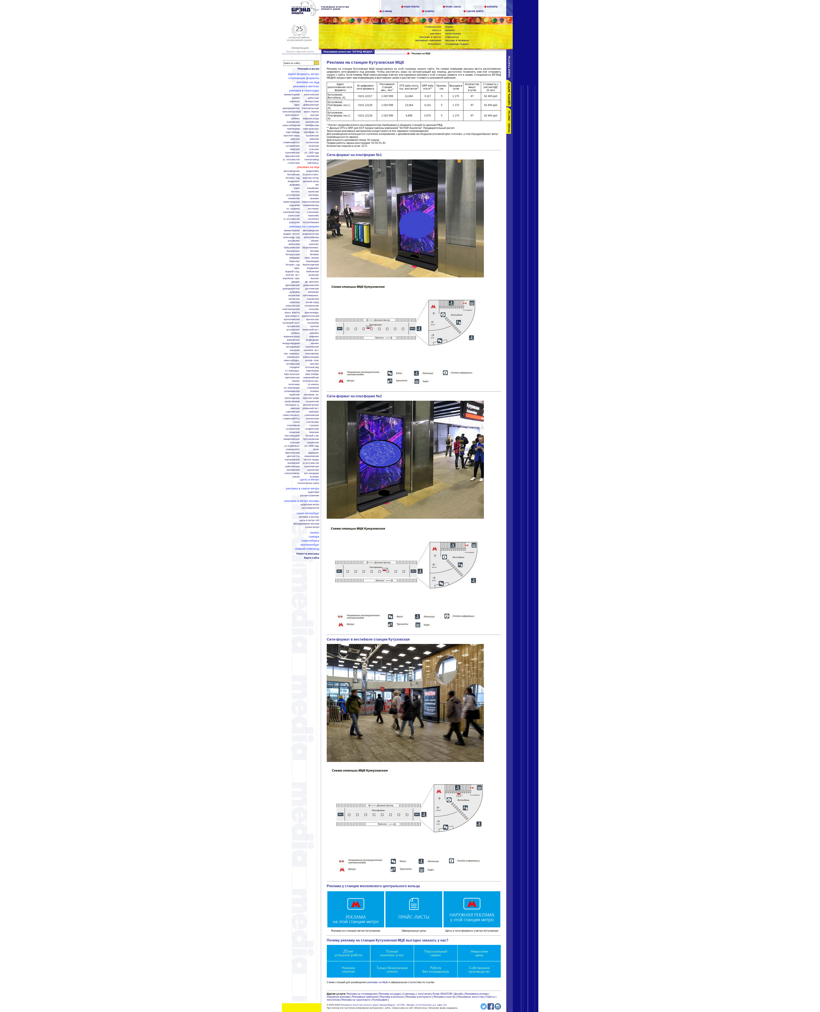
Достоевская (312, 288)
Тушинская (313, 442)
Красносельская (310, 316)
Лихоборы (313, 195)
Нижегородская (291, 202)
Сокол (296, 422)
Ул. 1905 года (312, 153)
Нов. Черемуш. (292, 353)
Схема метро (312, 527)
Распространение (309, 495)
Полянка (314, 391)
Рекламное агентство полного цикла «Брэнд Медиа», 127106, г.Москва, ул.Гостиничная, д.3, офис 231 (393, 1005)
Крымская (313, 191)
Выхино (315, 278)
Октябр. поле (312, 360)
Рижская (295, 139)
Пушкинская (312, 135)
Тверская (295, 149)
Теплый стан (312, 436)
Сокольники (312, 422)
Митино (315, 343)
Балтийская (293, 174)
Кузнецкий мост (291, 323)
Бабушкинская (292, 247)
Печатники (294, 384)
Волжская (314, 275)
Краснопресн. (292, 115)
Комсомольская (310, 108)
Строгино (314, 425)
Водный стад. (292, 271)
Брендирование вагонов (306, 524)
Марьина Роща (311, 118)
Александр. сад (291, 237)
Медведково (312, 340)
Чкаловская (312, 156)
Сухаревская (293, 146)
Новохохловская (310, 202)
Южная (296, 477)
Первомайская (311, 377)
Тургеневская (292, 153)
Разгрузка (294, 222)
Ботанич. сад (293, 178)
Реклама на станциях (304, 226)
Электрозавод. (292, 473)
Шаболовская (292, 466)
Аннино (296, 98)
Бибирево (294, 258)
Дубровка (295, 185)
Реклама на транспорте (355, 999)
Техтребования (311, 222)
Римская (314, 139)
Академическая (310, 234)
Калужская (294, 295)
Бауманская (293, 251)
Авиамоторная (292, 94)
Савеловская (293, 412)
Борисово (294, 261)
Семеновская (312, 415)
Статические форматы (303, 78)
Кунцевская (293, 326)
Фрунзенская (292, 156)
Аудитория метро (310, 504)
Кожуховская (293, 306)
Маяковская (293, 122)
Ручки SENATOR (442, 993)
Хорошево (313, 215)
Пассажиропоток (310, 508)
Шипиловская (311, 466)
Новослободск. (292, 360)
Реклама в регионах (392, 996)
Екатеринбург (309, 544)
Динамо (295, 282)
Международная (291, 343)
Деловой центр (311, 181)
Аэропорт (295, 101)
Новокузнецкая (311, 357)
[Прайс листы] (509, 132)
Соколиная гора (291, 212)
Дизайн (458, 993)
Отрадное (295, 367)
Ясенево (314, 477)
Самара (314, 536)
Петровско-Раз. (311, 381)
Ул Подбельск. (292, 446)
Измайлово (313, 188)
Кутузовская (293, 195)
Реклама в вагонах (306, 86)
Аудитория (313, 492)
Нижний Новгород (307, 548)
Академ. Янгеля (291, 234)
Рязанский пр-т (311, 408)
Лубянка (295, 118)
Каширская (313, 299)
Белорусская (312, 101)
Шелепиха (313, 219)
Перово (296, 381)
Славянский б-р (291, 142)
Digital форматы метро (303, 73)
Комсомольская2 (292, 111)
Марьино (314, 336)
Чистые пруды (311, 459)
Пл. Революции (292, 388)
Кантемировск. (311, 295)
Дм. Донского (312, 282)
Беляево (314, 254)
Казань (314, 532)
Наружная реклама (338, 996)
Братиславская (311, 265)
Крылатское (312, 319)
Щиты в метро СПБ (309, 520)
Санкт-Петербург (308, 513)
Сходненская (312, 429)
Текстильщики (292, 436)
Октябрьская (312, 125)
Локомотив (294, 198)
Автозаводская (292, 171)
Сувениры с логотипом (417, 993)
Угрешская (294, 215)
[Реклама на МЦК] (320, 14)
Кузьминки (313, 323)
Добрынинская (311, 105)
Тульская (314, 149)
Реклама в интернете (419, 996)
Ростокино (313, 209)
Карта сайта (311, 557)
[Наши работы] (509, 78)
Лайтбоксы (313, 163)
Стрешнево (313, 212)
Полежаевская (292, 391)
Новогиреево (312, 353)
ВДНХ (297, 105)
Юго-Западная (311, 473)
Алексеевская (311, 94)
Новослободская (291, 125)
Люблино (314, 333)
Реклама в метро (308, 68)
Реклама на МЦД (308, 82)
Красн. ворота (311, 111)
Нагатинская (312, 122)
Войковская (312, 271)
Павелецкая (293, 129)
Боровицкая (312, 261)
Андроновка (312, 171)
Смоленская (312, 142)
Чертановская (292, 459)
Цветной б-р (293, 456)
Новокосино (293, 357)
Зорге (297, 188)
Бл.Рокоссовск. (311, 174)
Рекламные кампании (365, 996)
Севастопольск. (291, 415)
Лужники (314, 198)
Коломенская (312, 306)
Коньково (314, 309)
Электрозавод (311, 159)
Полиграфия (380, 999)
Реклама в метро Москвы (301, 500)
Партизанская (292, 377)
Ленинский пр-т (310, 329)
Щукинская (313, 470)
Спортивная (293, 425)
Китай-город (312, 302)
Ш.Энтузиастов (292, 219)
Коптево (295, 191)
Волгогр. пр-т (293, 275)
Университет (293, 449)
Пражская (294, 394)
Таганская (313, 146)
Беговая (314, 251)
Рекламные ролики (476, 993)
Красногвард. (312, 312)
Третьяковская (311, 439)
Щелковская (293, 470)
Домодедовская (291, 108)
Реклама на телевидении (362, 993)
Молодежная (293, 347)
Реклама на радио (390, 993)
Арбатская (313, 98)
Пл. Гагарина (293, 209)
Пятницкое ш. (292, 405)
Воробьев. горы (291, 278)
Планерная (313, 388)
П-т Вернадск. (292, 371)
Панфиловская (311, 205)
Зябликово (313, 292)
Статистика (294, 163)
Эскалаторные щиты (308, 483)
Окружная (294, 205)
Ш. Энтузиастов (291, 159)
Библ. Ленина (312, 258)
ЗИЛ (317, 185)
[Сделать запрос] (509, 105)
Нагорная (295, 350)
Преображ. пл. (311, 132)
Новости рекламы (307, 553)
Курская (314, 115)
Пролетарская (292, 398)
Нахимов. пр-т (311, 350)
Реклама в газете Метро (302, 488)
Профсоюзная (292, 401)
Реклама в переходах (304, 90)
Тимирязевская (291, 439)
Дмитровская (293, 285)
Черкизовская (311, 456)
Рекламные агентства (470, 996)
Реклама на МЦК (308, 166)
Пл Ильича (313, 384)
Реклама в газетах (444, 996)
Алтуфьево (294, 241)
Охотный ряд (312, 367)
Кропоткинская (292, 319)
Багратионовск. (310, 247)
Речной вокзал (311, 405)
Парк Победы (293, 132)
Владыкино (294, 181)
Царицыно (313, 453)
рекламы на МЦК (377, 982)
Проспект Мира (292, 135)
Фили (316, 449)
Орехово (314, 364)
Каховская (294, 299)
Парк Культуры (311, 129)
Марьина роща (292, 336)
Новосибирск (310, 540)
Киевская (295, 302)
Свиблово (314, 412)
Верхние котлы (311, 178)
